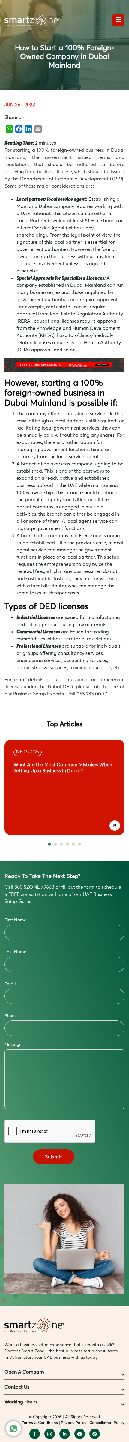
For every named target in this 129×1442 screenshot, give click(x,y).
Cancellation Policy (106, 1422)
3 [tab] (61, 844)
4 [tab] (67, 844)
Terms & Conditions (40, 1422)
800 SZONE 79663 (34, 887)
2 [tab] (55, 844)
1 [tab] (49, 844)
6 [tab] (79, 844)
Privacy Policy (73, 1422)
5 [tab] (73, 844)
